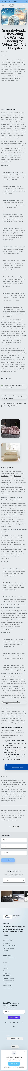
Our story (5, 935)
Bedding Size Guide (8, 955)
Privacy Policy (6, 973)
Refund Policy (6, 975)
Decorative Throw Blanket (9, 945)
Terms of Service (7, 985)
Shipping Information (8, 980)
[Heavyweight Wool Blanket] (14, 702)
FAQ (4, 971)
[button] (3, 5)
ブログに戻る (15, 827)
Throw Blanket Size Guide (9, 958)
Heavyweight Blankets (8, 948)
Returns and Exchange (8, 978)
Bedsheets (5, 950)
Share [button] (4, 56)
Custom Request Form (8, 988)
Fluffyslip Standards (8, 983)
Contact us (5, 968)
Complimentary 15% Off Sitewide (9, 1)
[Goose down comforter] (10, 463)
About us (5, 966)
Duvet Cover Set (7, 943)
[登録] (23, 880)
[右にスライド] (17, 905)
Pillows (5, 953)
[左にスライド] (10, 905)
